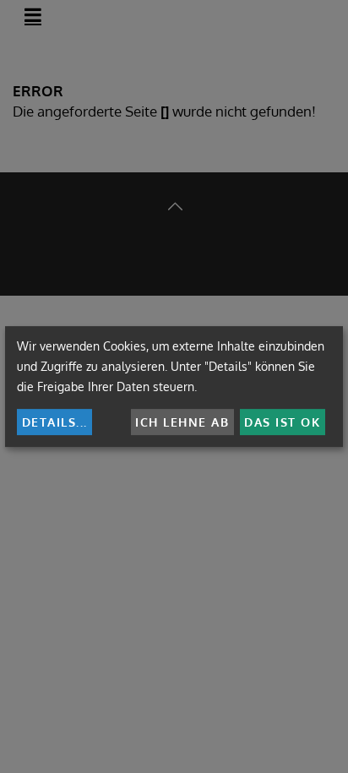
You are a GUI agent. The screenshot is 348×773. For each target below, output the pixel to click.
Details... (55, 422)
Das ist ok (282, 422)
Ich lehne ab (182, 422)
